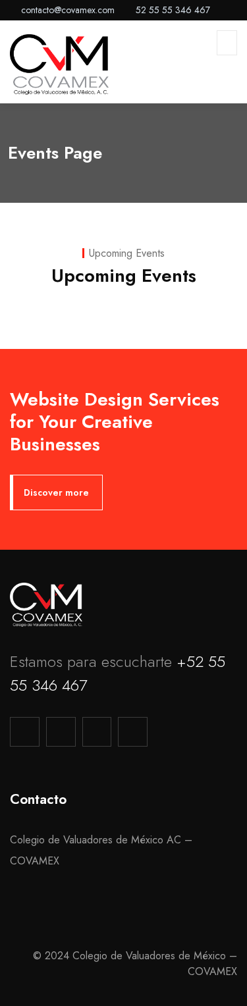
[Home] (46, 605)
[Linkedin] (133, 732)
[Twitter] (25, 732)
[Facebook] (61, 732)
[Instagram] (97, 732)
